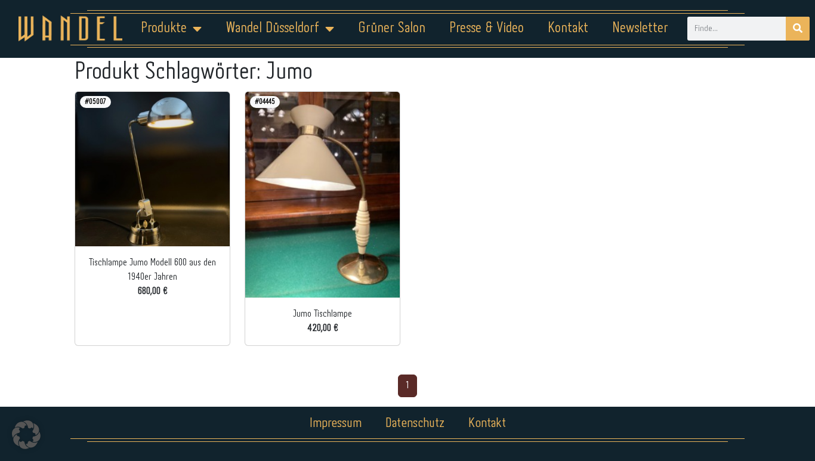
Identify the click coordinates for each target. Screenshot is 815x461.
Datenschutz (414, 423)
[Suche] (798, 29)
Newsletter (640, 28)
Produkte (164, 28)
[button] (26, 435)
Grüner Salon (391, 28)
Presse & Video (486, 28)
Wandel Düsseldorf (272, 28)
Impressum (336, 423)
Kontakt (568, 28)
